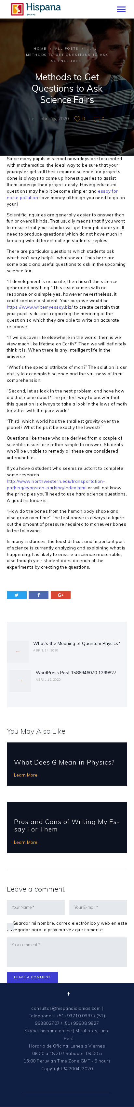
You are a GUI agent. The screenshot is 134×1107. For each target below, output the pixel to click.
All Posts (66, 48)
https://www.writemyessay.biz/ (40, 307)
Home (40, 48)
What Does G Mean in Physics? (64, 762)
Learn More (26, 775)
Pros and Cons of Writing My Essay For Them (66, 825)
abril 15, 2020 (54, 119)
